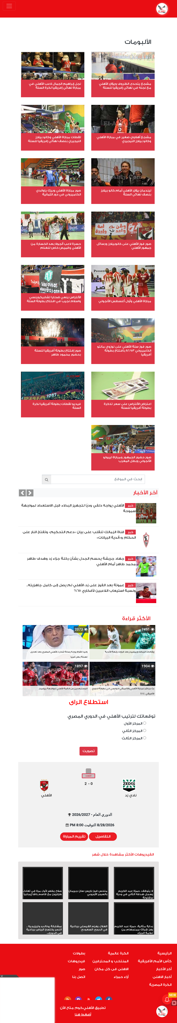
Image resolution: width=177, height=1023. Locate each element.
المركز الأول (133, 724)
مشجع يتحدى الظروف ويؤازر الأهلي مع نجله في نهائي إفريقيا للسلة (125, 85)
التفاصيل (102, 836)
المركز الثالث (132, 738)
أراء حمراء (121, 977)
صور (82, 969)
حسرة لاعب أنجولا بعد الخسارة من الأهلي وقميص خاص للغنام (56, 245)
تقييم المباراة (74, 836)
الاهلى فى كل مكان (111, 969)
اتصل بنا (78, 977)
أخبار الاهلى (162, 977)
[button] (22, 492)
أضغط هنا (83, 1015)
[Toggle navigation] (9, 6)
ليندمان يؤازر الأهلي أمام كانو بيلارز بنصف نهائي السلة (126, 192)
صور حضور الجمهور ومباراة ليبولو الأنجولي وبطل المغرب (127, 459)
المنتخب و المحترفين (110, 961)
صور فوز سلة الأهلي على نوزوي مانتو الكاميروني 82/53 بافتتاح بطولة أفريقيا (124, 350)
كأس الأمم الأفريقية (154, 961)
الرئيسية (164, 953)
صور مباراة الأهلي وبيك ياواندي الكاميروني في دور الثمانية (58, 192)
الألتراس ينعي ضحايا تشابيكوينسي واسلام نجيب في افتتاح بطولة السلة (54, 299)
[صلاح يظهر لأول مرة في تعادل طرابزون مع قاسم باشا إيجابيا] (43, 878)
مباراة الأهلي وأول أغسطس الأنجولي (124, 301)
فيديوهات (76, 961)
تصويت (88, 751)
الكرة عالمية (118, 953)
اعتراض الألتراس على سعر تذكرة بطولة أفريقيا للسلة (127, 406)
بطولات (79, 953)
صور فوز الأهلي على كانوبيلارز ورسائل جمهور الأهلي (124, 245)
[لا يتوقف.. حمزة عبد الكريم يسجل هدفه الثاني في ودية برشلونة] (134, 878)
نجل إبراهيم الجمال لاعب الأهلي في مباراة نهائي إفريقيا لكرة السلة (55, 85)
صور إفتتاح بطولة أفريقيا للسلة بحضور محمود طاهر (57, 352)
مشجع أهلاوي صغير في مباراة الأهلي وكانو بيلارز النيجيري (124, 139)
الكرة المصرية (160, 985)
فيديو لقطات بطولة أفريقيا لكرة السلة (56, 406)
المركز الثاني (132, 731)
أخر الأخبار (163, 969)
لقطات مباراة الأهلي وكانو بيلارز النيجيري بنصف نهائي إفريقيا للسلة (54, 139)
